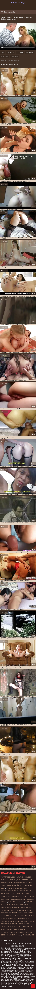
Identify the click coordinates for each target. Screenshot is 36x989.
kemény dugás (15, 935)
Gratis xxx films (11, 969)
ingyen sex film (23, 918)
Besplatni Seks (21, 967)
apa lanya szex (25, 891)
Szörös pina (19, 977)
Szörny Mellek (4, 56)
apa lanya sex (12, 891)
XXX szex (17, 979)
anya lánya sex (18, 885)
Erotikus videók (25, 951)
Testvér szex (13, 971)
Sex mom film (29, 963)
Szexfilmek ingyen (7, 952)
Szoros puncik (24, 973)
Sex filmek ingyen (12, 974)
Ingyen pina (5, 957)
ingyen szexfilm (13, 929)
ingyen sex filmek (7, 921)
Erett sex (11, 977)
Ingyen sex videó (6, 961)
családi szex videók (19, 896)
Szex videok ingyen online (9, 948)
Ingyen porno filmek (17, 983)
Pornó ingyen (14, 951)
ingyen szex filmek (15, 926)
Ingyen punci (23, 948)
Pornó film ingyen (28, 961)
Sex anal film (5, 964)
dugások (20, 902)
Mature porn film (14, 957)
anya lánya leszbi (20, 882)
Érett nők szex (21, 970)
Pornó (16, 985)
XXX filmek (27, 983)
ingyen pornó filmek (18, 910)
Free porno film (27, 969)
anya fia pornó (22, 880)
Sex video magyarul (19, 949)
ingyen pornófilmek (20, 915)
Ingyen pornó (5, 960)
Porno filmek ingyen (7, 980)
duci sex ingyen (14, 56)
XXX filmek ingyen (27, 957)
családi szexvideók (18, 899)
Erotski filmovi (10, 967)
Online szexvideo (6, 966)
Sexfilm (19, 969)
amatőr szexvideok (8, 880)
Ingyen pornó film (24, 960)
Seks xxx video (18, 966)
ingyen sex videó (21, 921)
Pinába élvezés (6, 958)
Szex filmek (4, 955)
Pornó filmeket (24, 985)
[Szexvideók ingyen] (33, 986)
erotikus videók (7, 907)
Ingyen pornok (19, 963)
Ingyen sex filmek (25, 982)
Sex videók (13, 955)
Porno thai (4, 970)
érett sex (29, 971)
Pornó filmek (14, 960)
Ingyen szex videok (12, 954)
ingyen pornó (19, 907)
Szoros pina (5, 973)
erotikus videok (22, 904)
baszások (16, 893)
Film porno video (6, 949)
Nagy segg (21, 974)
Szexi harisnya (20, 52)
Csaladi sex (21, 971)
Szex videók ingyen (7, 985)
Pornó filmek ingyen (24, 955)
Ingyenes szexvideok (12, 982)
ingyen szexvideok (17, 932)
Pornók (24, 980)
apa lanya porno (12, 888)
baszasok (25, 893)
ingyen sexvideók (16, 924)
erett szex (31, 948)
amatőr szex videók (8, 877)
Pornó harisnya (10, 52)
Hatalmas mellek (6, 986)
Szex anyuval (5, 983)
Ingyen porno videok (22, 976)
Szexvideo (18, 980)
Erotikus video (10, 976)
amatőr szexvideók (24, 877)
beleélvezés (5, 896)
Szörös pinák (26, 958)
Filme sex (30, 970)
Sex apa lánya (17, 958)
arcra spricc (6, 893)
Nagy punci (10, 979)
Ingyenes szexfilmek (24, 964)
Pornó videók (17, 961)
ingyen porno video (19, 913)
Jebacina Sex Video (7, 963)
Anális (2, 52)
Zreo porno (13, 964)
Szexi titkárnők (29, 52)
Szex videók (18, 952)
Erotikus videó (14, 973)
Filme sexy (4, 971)
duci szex (11, 902)
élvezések (11, 904)
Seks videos (12, 970)
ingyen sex (12, 918)
